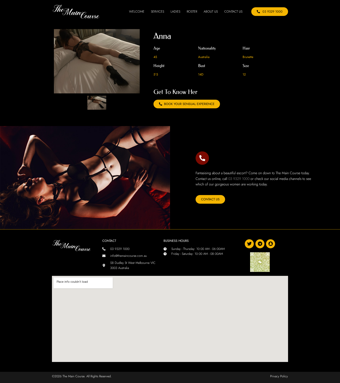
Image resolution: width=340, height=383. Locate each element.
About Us (211, 11)
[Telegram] (259, 243)
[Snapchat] (270, 243)
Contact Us (233, 11)
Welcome (136, 11)
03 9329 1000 (238, 178)
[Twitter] (249, 243)
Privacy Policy (279, 376)
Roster (192, 11)
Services (157, 11)
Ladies (175, 11)
